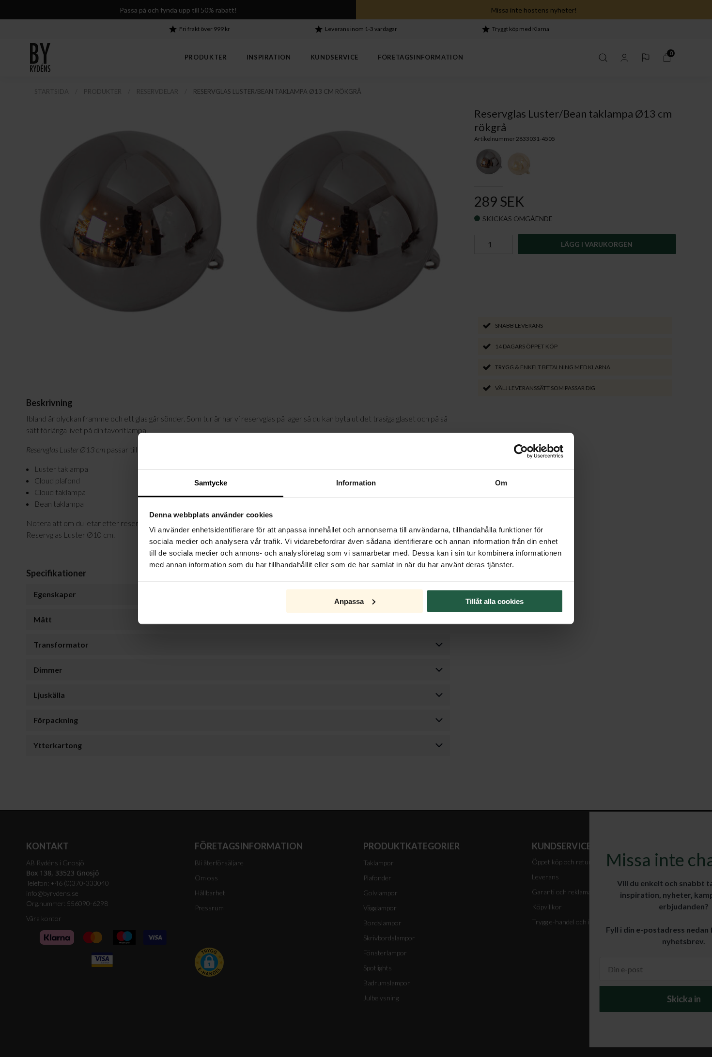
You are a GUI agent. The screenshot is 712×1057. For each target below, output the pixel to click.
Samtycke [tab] (211, 483)
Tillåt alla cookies (494, 601)
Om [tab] (501, 483)
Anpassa (349, 601)
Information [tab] (356, 483)
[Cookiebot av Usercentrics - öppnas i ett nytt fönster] (521, 451)
